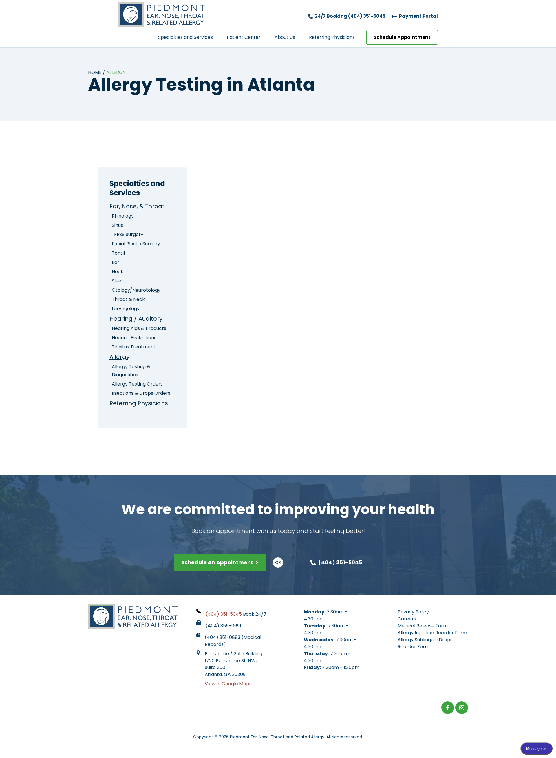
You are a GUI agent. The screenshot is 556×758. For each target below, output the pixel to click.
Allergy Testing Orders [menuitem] (137, 384)
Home (95, 72)
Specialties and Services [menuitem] (185, 37)
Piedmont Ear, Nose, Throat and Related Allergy (277, 737)
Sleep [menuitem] (118, 280)
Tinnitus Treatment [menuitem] (134, 347)
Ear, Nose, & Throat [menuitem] (136, 206)
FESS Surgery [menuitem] (128, 234)
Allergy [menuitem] (119, 357)
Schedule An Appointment (217, 562)
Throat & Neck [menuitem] (128, 299)
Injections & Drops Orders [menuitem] (141, 393)
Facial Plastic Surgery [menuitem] (136, 243)
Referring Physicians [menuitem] (332, 37)
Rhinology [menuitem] (123, 216)
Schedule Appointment (402, 37)
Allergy (115, 72)
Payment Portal (418, 16)
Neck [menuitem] (117, 271)
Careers (407, 618)
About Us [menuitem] (285, 37)
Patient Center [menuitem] (244, 37)
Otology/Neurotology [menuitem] (136, 290)
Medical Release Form (423, 625)
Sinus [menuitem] (117, 225)
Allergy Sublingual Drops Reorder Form (425, 643)
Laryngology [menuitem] (126, 308)
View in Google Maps (228, 683)
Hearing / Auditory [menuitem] (135, 319)
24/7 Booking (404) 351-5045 (349, 16)
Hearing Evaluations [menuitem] (134, 337)
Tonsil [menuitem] (118, 253)
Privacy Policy (413, 612)
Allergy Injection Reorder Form (432, 632)
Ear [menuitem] (115, 262)
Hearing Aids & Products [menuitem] (139, 328)
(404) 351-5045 (340, 562)
